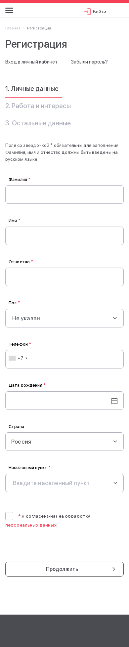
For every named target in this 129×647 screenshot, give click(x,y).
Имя (15, 220)
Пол (14, 302)
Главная (13, 28)
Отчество (21, 261)
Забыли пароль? (89, 62)
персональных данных (31, 525)
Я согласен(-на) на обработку (54, 516)
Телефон (20, 344)
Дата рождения (27, 385)
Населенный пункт (30, 467)
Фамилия (19, 179)
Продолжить (62, 569)
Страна (16, 426)
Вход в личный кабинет (31, 62)
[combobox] (18, 358)
